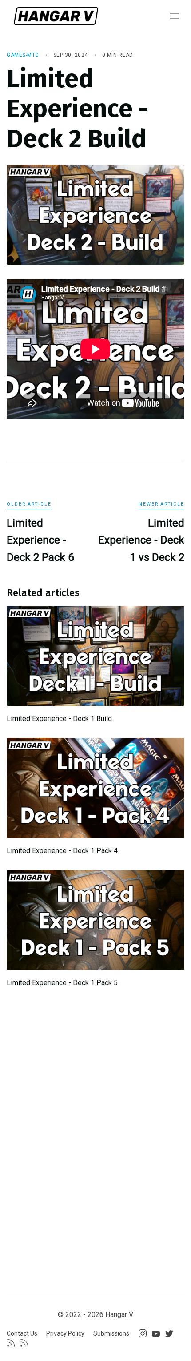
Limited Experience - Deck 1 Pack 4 (62, 850)
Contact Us (22, 1333)
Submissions (111, 1333)
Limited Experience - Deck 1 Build (59, 718)
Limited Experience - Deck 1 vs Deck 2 (141, 540)
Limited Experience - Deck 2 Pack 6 (40, 540)
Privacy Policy (65, 1333)
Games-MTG (23, 55)
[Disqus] (95, 1121)
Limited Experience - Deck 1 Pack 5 (62, 982)
